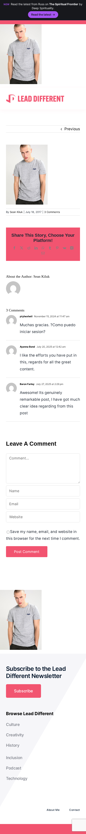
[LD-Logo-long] (35, 93)
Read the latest (43, 14)
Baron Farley (27, 384)
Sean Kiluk (16, 212)
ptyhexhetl (26, 316)
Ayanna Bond (27, 346)
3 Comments (52, 212)
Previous (72, 129)
